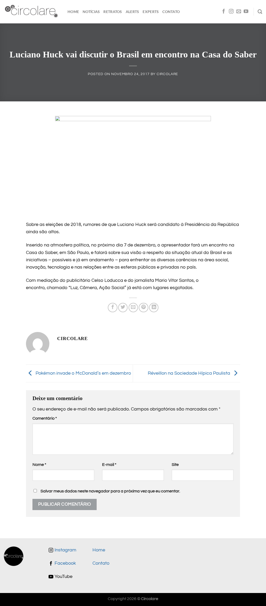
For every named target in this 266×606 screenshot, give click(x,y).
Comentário (44, 418)
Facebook (65, 563)
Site (175, 464)
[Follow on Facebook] (223, 11)
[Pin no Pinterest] (143, 307)
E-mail (109, 464)
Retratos (112, 11)
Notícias (91, 11)
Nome (39, 464)
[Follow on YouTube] (246, 11)
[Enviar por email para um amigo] (133, 307)
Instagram (65, 550)
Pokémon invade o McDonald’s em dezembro (83, 373)
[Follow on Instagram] (231, 11)
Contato (171, 11)
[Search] (260, 11)
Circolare (167, 74)
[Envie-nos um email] (238, 11)
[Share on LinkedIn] (153, 307)
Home (73, 11)
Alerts (132, 11)
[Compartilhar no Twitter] (123, 307)
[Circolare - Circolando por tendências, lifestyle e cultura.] (32, 11)
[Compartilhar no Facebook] (112, 307)
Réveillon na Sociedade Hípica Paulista (189, 373)
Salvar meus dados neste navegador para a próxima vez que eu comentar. (110, 491)
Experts (151, 11)
